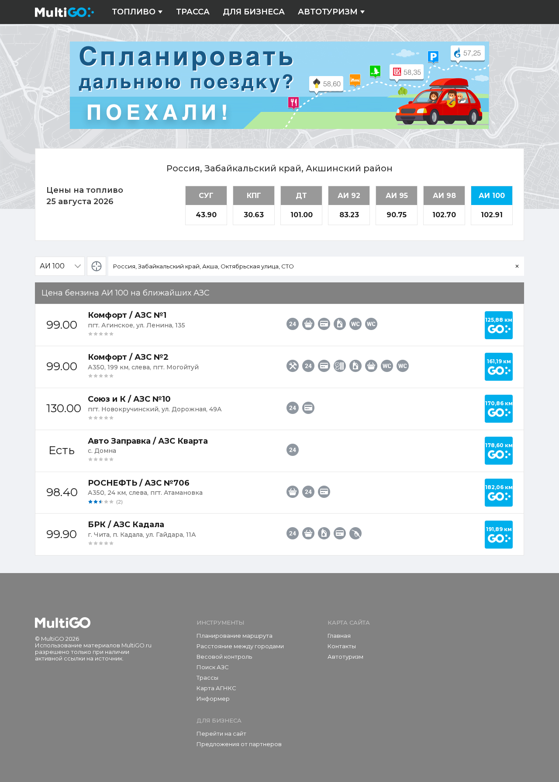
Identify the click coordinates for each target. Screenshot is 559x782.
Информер (213, 698)
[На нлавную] (62, 623)
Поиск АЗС (213, 667)
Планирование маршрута (235, 635)
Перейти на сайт (221, 733)
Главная (339, 635)
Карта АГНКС (216, 688)
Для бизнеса (254, 12)
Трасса (193, 12)
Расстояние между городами (240, 646)
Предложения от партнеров (239, 743)
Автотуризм (328, 12)
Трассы (207, 677)
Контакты (342, 646)
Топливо (133, 12)
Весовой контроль (224, 656)
